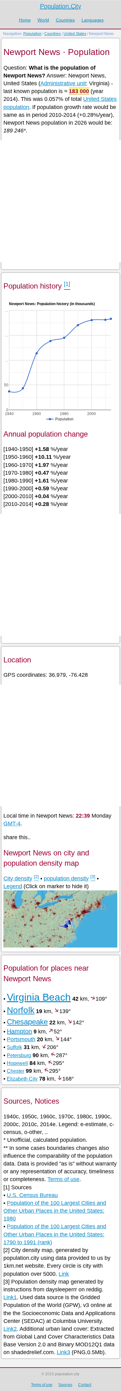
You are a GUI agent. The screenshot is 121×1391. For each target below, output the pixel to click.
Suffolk (14, 1047)
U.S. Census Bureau (32, 1195)
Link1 (10, 1297)
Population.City (60, 6)
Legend (12, 886)
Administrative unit (63, 83)
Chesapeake (27, 1021)
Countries (65, 19)
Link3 (63, 1352)
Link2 (10, 1329)
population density (66, 878)
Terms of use (63, 1179)
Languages (93, 19)
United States (75, 34)
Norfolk (20, 1010)
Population (32, 34)
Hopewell (17, 1063)
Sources (65, 1385)
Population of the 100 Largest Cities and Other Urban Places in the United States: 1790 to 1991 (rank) (54, 1234)
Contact (84, 1385)
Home (25, 19)
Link (64, 1274)
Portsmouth (21, 1039)
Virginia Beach (39, 997)
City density (17, 878)
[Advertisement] (60, 201)
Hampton (19, 1031)
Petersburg (19, 1055)
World (43, 19)
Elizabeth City (22, 1079)
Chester (15, 1071)
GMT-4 (11, 823)
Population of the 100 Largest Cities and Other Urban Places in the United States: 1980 (54, 1211)
